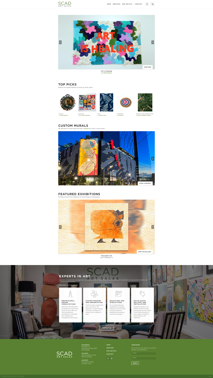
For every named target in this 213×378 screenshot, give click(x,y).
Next (152, 42)
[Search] (147, 4)
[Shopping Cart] (152, 4)
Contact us (106, 328)
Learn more (62, 285)
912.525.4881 (85, 350)
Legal (210, 376)
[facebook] (107, 358)
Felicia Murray (107, 73)
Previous (60, 42)
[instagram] (111, 358)
